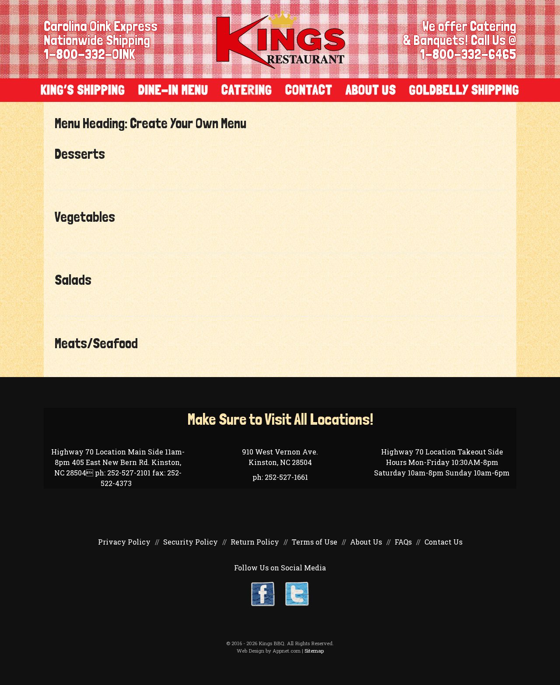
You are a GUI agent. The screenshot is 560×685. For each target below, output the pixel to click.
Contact (308, 90)
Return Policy (255, 541)
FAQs (403, 541)
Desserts (80, 154)
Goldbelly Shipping (464, 90)
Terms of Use (314, 541)
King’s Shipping (83, 90)
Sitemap (314, 650)
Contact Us (443, 541)
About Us (371, 90)
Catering (246, 90)
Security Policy (190, 541)
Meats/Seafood (96, 343)
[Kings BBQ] (280, 39)
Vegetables (85, 217)
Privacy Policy (124, 541)
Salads (73, 280)
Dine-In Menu (173, 90)
